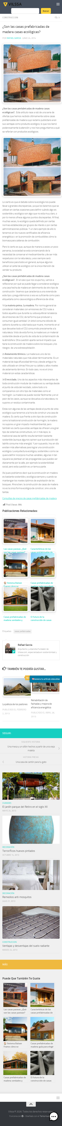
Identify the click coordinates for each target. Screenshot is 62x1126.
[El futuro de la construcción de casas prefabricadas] (42, 598)
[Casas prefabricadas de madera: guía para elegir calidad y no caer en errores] (42, 564)
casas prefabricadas (23, 631)
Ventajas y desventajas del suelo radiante (25, 945)
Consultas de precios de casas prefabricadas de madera (29, 498)
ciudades (6, 803)
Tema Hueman (46, 1116)
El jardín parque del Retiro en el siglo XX (25, 806)
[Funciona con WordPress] (22, 1116)
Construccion (10, 17)
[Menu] (58, 4)
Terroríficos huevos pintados (18, 850)
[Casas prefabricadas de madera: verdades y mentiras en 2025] (15, 598)
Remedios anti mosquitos (16, 897)
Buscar (46, 11)
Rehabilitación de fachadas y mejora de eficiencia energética (41, 704)
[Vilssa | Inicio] (16, 4)
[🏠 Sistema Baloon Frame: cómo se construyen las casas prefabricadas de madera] (15, 564)
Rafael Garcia (14, 38)
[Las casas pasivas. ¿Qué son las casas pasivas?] (15, 530)
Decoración (8, 847)
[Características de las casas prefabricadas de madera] (42, 530)
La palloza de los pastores (15, 704)
